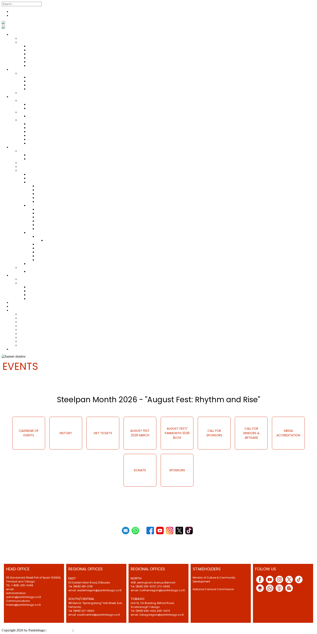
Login (14, 15)
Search (47, 4)
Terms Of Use (83, 630)
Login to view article (16, 387)
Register (16, 11)
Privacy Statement (59, 630)
